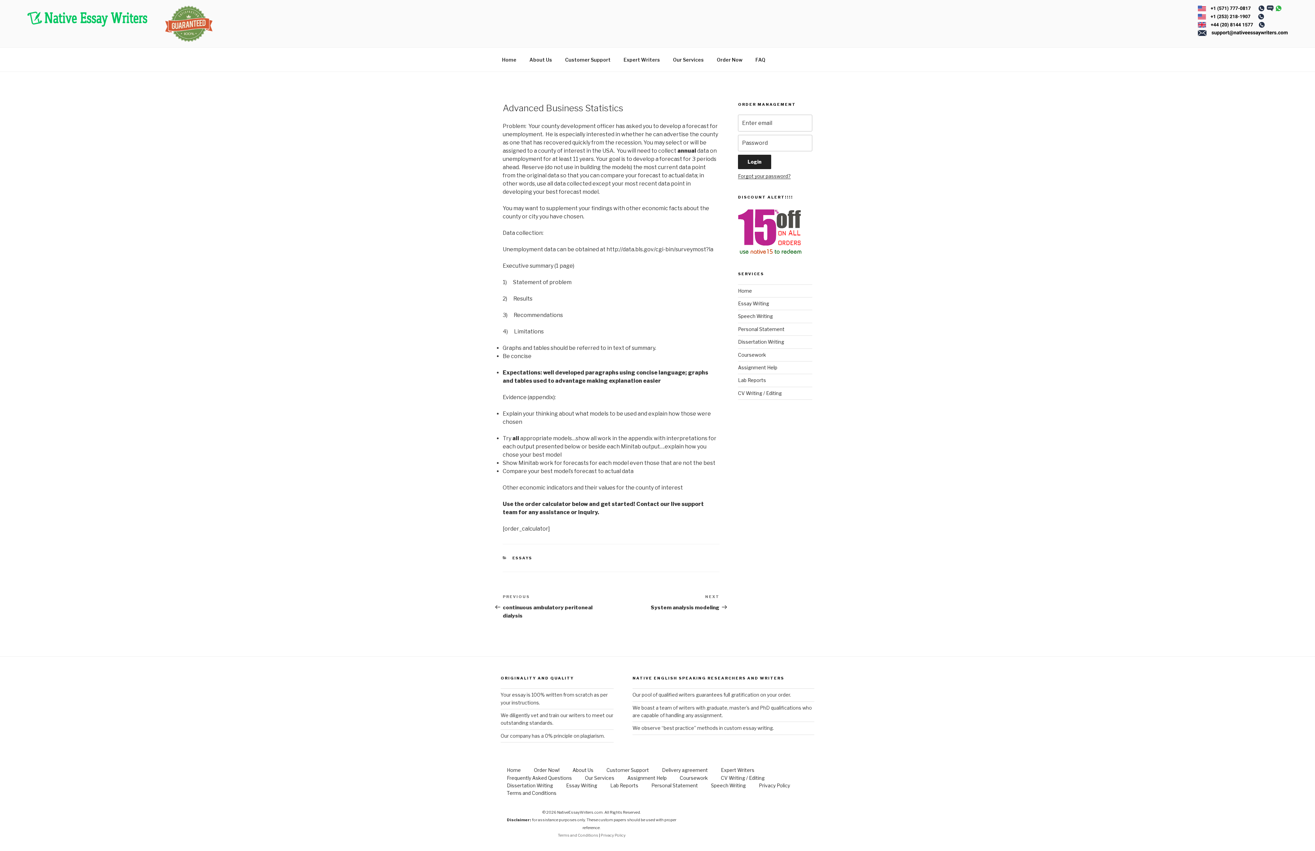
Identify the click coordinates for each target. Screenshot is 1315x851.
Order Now (729, 60)
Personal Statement (761, 329)
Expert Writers (642, 60)
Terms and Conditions (531, 793)
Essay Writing (753, 303)
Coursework (752, 355)
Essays (522, 558)
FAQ (760, 60)
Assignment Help (757, 367)
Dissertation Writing (761, 342)
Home (509, 60)
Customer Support (588, 60)
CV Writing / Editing (760, 393)
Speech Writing (755, 316)
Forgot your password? (764, 176)
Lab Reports (752, 380)
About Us (540, 60)
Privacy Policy (774, 785)
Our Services (688, 60)
